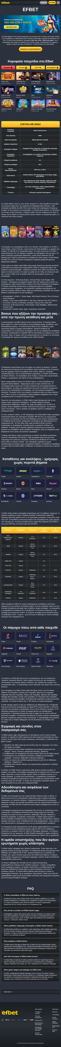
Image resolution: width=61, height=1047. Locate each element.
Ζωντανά (22, 67)
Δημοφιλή (7, 67)
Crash (37, 67)
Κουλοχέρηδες (51, 67)
